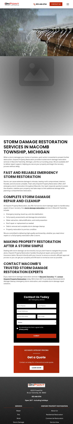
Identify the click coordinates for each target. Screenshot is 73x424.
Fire (18, 415)
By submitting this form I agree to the (31, 328)
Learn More (36, 368)
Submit (36, 336)
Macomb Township (47, 277)
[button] (65, 4)
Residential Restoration (54, 415)
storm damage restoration (35, 208)
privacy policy (23, 329)
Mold (18, 418)
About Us (54, 411)
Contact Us (56, 4)
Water (18, 411)
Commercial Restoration (54, 418)
